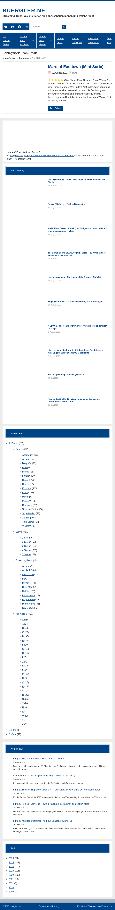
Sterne (18, 531)
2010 (11, 887)
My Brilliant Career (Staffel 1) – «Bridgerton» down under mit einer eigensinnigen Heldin (77, 229)
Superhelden (28, 513)
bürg (15, 758)
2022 (11, 875)
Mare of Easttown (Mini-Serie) (75, 66)
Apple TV (27, 570)
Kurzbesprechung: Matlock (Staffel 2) (66, 374)
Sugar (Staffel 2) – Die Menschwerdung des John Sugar (75, 301)
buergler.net (26, 10)
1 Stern (26, 537)
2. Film (12, 730)
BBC (24, 578)
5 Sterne (26, 554)
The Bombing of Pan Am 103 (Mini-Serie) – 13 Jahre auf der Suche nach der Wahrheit (76, 254)
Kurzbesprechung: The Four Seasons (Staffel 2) (47, 821)
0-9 (24, 619)
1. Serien (13, 443)
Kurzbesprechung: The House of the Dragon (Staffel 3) (74, 277)
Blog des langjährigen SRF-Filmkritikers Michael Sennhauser (42, 155)
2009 (11, 891)
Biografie (26, 463)
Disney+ (26, 582)
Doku (25, 467)
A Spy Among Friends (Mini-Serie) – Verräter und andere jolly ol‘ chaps (77, 327)
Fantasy (26, 475)
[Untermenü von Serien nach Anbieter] (33, 40)
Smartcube (107, 906)
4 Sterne (26, 550)
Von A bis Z (21, 614)
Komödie (26, 488)
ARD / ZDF (28, 574)
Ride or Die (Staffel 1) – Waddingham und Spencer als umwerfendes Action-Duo (74, 400)
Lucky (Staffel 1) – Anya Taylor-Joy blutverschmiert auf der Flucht (76, 180)
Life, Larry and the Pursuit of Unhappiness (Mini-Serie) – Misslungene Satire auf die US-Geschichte (75, 351)
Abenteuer (27, 455)
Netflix (25, 591)
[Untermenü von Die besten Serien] (13, 40)
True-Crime (28, 522)
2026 (11, 858)
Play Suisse (28, 599)
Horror (25, 484)
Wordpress (93, 906)
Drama (25, 471)
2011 (11, 883)
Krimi (25, 492)
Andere (26, 566)
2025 (11, 862)
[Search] (64, 27)
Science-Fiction (30, 509)
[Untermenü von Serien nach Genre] (51, 40)
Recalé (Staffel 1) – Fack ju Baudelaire (66, 204)
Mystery (26, 501)
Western (26, 526)
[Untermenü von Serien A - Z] (65, 40)
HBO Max (27, 587)
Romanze (27, 505)
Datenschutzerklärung (49, 906)
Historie (26, 480)
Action (25, 459)
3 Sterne (26, 546)
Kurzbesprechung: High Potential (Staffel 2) (44, 758)
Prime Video (28, 603)
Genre (18, 449)
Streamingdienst (23, 560)
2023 (11, 870)
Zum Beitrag (55, 108)
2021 (11, 879)
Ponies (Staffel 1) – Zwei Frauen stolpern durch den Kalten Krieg (55, 804)
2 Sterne (26, 542)
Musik (25, 496)
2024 (11, 866)
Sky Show (27, 608)
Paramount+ (28, 595)
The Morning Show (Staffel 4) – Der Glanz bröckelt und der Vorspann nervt (61, 789)
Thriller (25, 517)
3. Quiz (12, 734)
